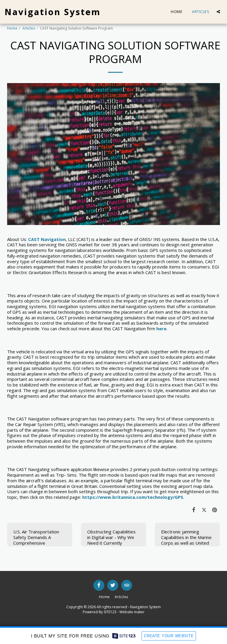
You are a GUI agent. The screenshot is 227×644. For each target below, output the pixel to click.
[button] (218, 12)
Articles (28, 28)
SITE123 (110, 611)
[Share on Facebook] (194, 509)
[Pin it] (215, 509)
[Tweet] (204, 509)
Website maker (132, 611)
